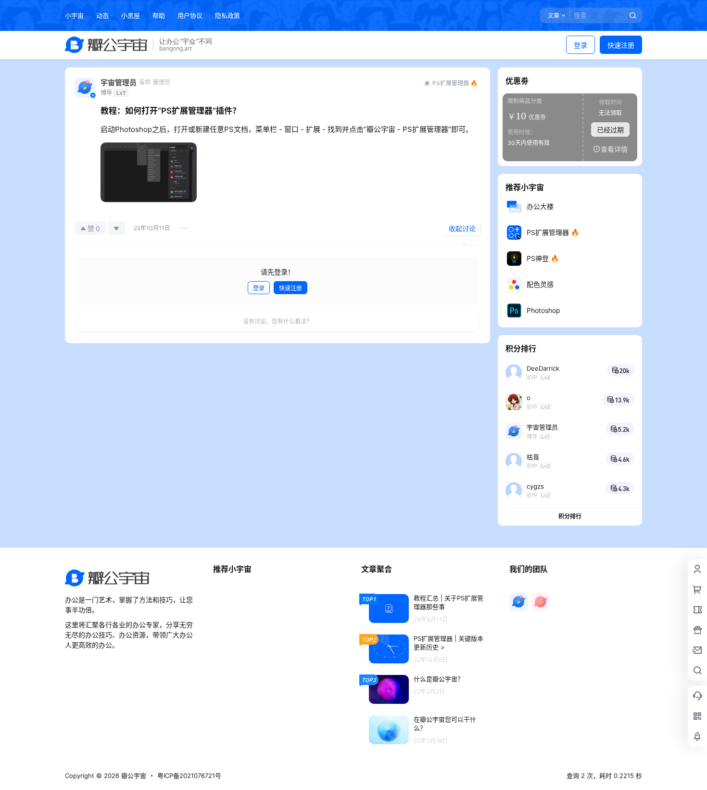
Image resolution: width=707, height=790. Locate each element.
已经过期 (610, 130)
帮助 (158, 15)
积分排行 (569, 516)
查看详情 (614, 149)
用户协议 (189, 15)
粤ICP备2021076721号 (189, 775)
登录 (580, 45)
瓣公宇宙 (132, 775)
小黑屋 (130, 15)
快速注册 (620, 45)
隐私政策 (227, 15)
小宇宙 (74, 15)
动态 (102, 15)
